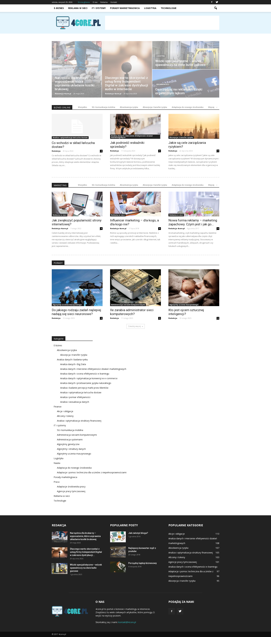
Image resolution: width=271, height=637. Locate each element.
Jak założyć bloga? (138, 533)
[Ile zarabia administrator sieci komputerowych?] (135, 287)
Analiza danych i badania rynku (72, 359)
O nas (95, 2)
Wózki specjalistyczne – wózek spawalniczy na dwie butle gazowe (86, 567)
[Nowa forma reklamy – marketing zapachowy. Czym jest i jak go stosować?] (193, 204)
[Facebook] (211, 2)
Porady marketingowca (125, 8)
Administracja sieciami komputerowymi (128, 305)
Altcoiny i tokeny (65, 415)
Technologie (168, 8)
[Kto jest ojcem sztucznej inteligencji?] (193, 287)
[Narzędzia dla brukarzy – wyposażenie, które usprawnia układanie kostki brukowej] (59, 536)
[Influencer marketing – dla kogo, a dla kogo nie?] (135, 204)
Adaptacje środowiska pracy (71, 486)
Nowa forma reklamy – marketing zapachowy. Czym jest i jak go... (192, 222)
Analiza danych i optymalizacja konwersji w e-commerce (88, 378)
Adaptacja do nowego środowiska (187, 107)
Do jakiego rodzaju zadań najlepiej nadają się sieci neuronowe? (76, 312)
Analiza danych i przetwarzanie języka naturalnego (85, 383)
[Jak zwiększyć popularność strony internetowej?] (77, 204)
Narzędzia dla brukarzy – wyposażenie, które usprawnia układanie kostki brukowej (85, 536)
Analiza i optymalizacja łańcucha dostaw (70, 137)
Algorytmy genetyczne (68, 444)
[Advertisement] (162, 23)
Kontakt (114, 2)
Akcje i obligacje (65, 411)
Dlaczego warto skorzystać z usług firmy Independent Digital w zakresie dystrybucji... (86, 552)
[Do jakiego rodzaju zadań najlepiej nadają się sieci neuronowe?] (77, 287)
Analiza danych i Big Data (73, 364)
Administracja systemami (69, 439)
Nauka (57, 463)
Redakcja (56, 151)
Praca (56, 481)
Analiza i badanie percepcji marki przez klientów (84, 387)
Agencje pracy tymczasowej (71, 491)
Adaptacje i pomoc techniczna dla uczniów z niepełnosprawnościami (91, 472)
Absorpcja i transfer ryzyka (155, 107)
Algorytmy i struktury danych (71, 448)
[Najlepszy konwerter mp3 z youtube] (118, 552)
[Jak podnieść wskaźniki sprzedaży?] (135, 126)
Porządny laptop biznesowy (142, 563)
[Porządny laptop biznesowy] (118, 567)
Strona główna (84, 2)
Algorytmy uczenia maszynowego (67, 305)
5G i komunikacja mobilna (103, 107)
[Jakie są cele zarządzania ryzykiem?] (193, 126)
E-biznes (59, 8)
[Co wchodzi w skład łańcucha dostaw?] (77, 126)
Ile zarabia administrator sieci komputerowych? (132, 312)
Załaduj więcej (134, 326)
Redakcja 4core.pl (63, 93)
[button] (215, 8)
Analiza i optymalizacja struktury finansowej (79, 420)
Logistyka (150, 8)
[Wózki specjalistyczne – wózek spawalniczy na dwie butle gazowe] (59, 568)
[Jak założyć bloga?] (118, 536)
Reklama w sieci (77, 8)
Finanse (57, 406)
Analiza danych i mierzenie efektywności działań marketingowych (132, 136)
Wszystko (82, 107)
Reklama (104, 2)
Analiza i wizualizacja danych (74, 401)
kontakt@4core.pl (127, 622)
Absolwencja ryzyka (129, 107)
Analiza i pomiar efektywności (75, 397)
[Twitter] (217, 2)
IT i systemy (99, 8)
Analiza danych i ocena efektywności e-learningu (84, 373)
